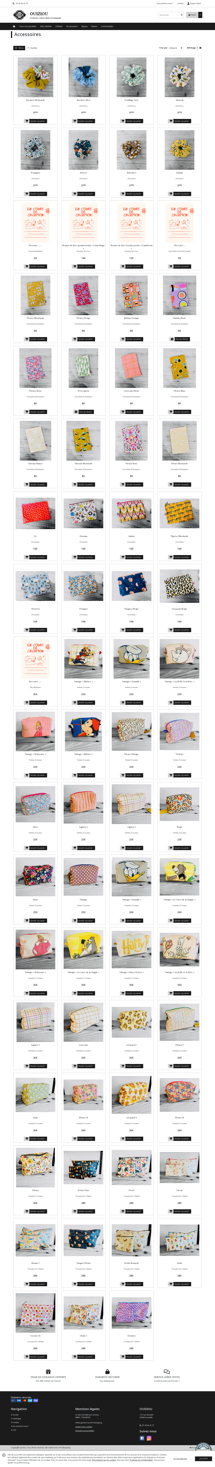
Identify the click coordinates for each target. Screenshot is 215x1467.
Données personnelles (84, 1430)
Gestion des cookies (83, 1427)
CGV (14, 1430)
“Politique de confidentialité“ (141, 1460)
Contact (180, 3)
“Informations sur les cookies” (104, 1460)
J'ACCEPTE (203, 1458)
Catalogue (16, 1418)
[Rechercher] (182, 15)
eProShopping (64, 1447)
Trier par (163, 48)
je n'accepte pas (180, 1458)
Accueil (15, 1415)
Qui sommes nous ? (20, 1426)
